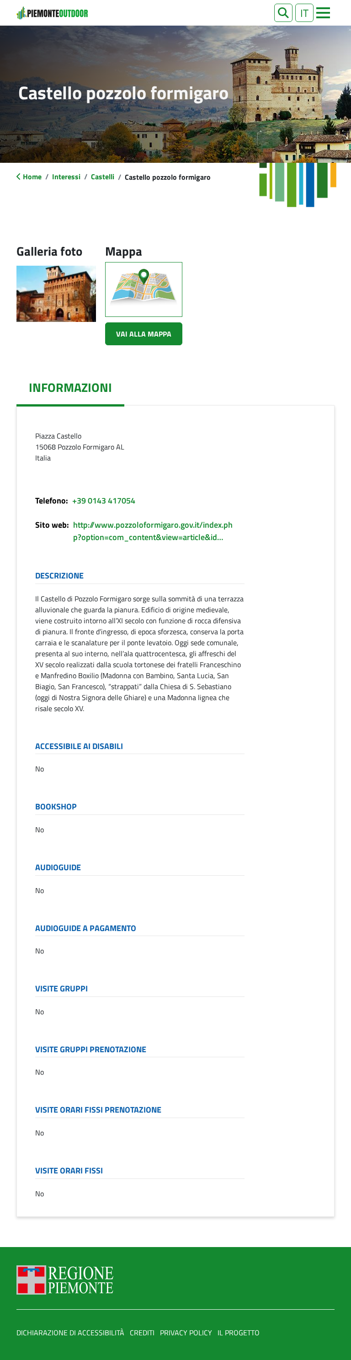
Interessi (66, 176)
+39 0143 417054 (103, 500)
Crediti (142, 1332)
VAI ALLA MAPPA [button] (143, 333)
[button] (283, 13)
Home (32, 176)
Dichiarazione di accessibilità (70, 1332)
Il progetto (239, 1332)
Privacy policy (186, 1332)
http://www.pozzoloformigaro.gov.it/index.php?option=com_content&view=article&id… (153, 531)
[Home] (52, 13)
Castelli (102, 176)
